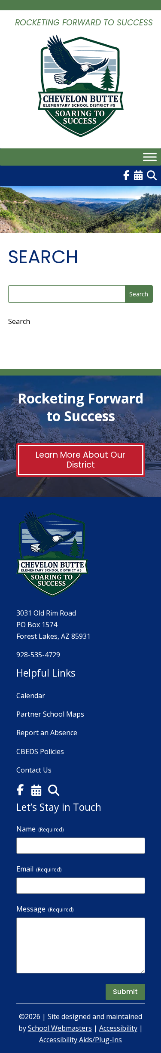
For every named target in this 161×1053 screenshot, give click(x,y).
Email (38, 869)
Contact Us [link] (34, 770)
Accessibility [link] (118, 1028)
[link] (81, 131)
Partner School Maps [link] (50, 714)
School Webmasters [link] (60, 1028)
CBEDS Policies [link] (40, 751)
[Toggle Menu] (150, 157)
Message (44, 909)
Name (40, 829)
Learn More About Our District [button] (80, 460)
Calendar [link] (30, 695)
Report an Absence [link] (46, 732)
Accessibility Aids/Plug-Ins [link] (80, 1039)
